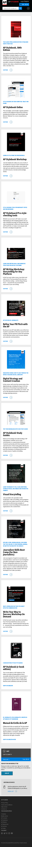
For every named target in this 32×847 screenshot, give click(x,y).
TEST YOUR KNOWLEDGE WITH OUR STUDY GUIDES (15, 429)
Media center (4, 816)
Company (3, 814)
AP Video (3, 828)
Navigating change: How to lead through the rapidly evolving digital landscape (15, 374)
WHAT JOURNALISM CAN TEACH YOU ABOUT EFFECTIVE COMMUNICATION (14, 607)
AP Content (4, 818)
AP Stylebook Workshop (15, 159)
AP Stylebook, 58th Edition (12, 49)
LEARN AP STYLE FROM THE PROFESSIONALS (14, 155)
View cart (5, 759)
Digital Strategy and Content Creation (12, 379)
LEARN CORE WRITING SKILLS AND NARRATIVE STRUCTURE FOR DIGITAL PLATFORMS (14, 264)
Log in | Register (25, 1)
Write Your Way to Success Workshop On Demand (14, 614)
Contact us (4, 809)
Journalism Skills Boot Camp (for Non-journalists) (14, 552)
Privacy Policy (4, 803)
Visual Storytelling (12, 494)
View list (11, 791)
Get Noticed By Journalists (10, 320)
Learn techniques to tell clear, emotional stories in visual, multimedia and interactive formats (15, 488)
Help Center (4, 807)
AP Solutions (4, 820)
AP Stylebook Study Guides (12, 434)
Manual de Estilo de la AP (15, 723)
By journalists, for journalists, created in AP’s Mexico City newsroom (15, 718)
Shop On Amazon (8, 686)
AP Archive (4, 826)
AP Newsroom (4, 824)
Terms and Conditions (6, 805)
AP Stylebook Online (13, 107)
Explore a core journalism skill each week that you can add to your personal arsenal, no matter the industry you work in (15, 544)
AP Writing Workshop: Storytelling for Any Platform (14, 272)
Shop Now (5, 70)
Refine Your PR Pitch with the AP (15, 325)
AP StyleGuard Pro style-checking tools (15, 214)
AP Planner (4, 822)
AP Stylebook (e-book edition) (13, 668)
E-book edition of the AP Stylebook (13, 663)
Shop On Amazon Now (9, 739)
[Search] (20, 8)
